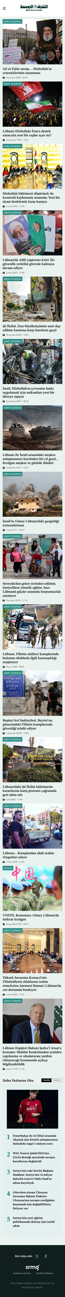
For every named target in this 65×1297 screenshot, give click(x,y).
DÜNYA (8, 865)
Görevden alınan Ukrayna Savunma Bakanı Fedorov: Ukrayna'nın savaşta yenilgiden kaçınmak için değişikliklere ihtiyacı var (34, 1197)
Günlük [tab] (46, 1077)
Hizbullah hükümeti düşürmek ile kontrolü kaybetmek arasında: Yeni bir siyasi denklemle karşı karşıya (31, 194)
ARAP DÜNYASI (12, 18)
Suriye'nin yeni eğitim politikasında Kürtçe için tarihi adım (34, 1219)
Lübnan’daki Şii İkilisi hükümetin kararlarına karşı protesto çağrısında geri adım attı (29, 788)
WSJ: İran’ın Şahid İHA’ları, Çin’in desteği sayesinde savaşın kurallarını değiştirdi (34, 1154)
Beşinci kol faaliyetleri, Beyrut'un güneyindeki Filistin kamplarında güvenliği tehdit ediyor (27, 721)
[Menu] (3, 7)
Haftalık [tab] (56, 1077)
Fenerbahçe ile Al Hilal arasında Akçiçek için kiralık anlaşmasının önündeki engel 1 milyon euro (35, 1136)
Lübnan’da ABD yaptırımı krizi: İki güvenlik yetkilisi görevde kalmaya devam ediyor (28, 261)
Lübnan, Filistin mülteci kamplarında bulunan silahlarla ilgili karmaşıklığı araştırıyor (31, 655)
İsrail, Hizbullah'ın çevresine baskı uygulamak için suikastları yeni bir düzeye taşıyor (28, 389)
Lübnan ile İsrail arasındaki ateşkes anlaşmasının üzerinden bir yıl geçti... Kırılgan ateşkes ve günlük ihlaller (30, 456)
